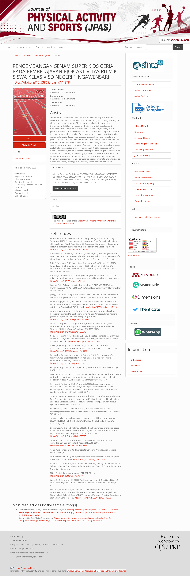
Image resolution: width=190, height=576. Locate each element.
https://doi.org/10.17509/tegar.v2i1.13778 (93, 497)
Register (128, 47)
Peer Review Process (143, 177)
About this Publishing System (147, 217)
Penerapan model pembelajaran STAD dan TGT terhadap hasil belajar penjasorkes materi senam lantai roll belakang (68, 511)
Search (178, 47)
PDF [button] (29, 138)
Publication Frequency (144, 183)
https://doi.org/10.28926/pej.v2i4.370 (66, 475)
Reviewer (138, 132)
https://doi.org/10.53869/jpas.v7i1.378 (41, 82)
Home (9, 47)
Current (39, 47)
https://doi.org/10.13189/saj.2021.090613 (68, 331)
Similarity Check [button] (29, 145)
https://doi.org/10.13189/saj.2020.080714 (68, 363)
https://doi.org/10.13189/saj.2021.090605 (68, 436)
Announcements (24, 47)
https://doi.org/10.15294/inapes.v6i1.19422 (69, 249)
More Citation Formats (64, 188)
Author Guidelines (142, 90)
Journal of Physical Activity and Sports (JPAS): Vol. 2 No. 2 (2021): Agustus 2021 (70, 520)
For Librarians (136, 371)
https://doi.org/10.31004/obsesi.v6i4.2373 (68, 445)
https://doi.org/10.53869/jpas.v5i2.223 (100, 307)
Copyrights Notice (142, 201)
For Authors (135, 365)
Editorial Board (141, 126)
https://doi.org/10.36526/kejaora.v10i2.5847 (69, 319)
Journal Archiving (141, 155)
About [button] (62, 47)
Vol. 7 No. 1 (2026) (42, 55)
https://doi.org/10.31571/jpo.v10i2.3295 (67, 281)
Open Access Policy (143, 189)
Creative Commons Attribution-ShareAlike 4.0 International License (96, 570)
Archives (51, 47)
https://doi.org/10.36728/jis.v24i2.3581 (89, 459)
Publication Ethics (142, 171)
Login (139, 47)
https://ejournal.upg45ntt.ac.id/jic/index (83, 341)
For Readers (135, 360)
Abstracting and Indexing (145, 143)
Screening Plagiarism (143, 149)
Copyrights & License (143, 195)
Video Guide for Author (144, 84)
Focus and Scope (142, 138)
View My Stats (134, 255)
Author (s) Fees (141, 96)
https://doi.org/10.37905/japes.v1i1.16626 (68, 351)
